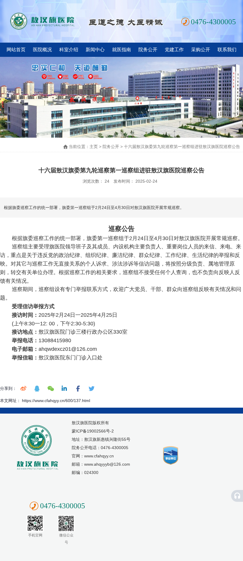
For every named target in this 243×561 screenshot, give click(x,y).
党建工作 (174, 49)
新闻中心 (95, 49)
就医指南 (121, 49)
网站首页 (16, 49)
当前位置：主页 (84, 146)
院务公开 (147, 49)
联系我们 (227, 49)
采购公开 (200, 49)
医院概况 (42, 49)
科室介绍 (68, 49)
